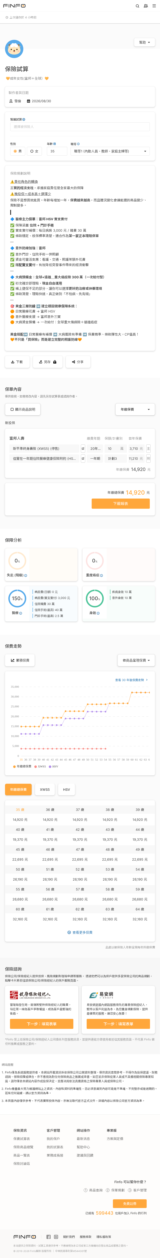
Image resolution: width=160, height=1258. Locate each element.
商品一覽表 (21, 1155)
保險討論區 (21, 1164)
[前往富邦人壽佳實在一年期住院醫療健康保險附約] (83, 458)
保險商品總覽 (23, 1147)
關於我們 (69, 1237)
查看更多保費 (82, 932)
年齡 (50, 144)
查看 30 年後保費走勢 (129, 680)
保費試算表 (21, 1139)
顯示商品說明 (25, 409)
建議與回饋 (85, 1155)
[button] (44, 448)
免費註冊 (129, 1204)
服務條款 (85, 1237)
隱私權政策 (103, 1237)
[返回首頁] (14, 6)
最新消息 (83, 1139)
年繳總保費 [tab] (18, 789)
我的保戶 (53, 1139)
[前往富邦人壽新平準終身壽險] (83, 448)
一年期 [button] (95, 458)
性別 (13, 144)
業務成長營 (55, 1155)
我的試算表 (55, 1147)
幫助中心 (83, 1147)
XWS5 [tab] (45, 789)
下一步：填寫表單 (42, 1024)
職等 (73, 144)
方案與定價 (115, 1139)
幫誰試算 (16, 119)
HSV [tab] (66, 789)
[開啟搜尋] (137, 6)
